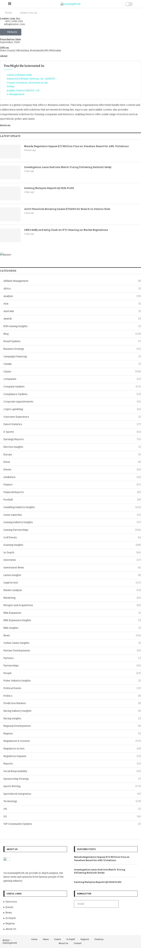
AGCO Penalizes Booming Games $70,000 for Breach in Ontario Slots (67, 209)
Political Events (72, 688)
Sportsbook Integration (72, 793)
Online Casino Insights (72, 643)
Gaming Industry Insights (72, 522)
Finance (72, 484)
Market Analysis (72, 590)
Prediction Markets (72, 703)
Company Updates (72, 386)
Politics (72, 695)
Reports (72, 763)
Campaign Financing (72, 356)
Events (72, 469)
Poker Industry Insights (72, 680)
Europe (72, 454)
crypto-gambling (72, 409)
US (72, 816)
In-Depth (72, 552)
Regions (72, 733)
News (72, 635)
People (72, 673)
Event (72, 462)
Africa (72, 288)
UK (72, 808)
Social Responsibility (72, 771)
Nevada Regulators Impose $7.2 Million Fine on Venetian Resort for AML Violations (76, 146)
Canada (72, 364)
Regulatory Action (72, 748)
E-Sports (72, 431)
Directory (99, 939)
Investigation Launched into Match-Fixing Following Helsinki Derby (67, 167)
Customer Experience (72, 416)
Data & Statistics (72, 424)
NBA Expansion (72, 612)
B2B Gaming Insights (72, 326)
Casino (72, 371)
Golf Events (72, 537)
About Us (63, 943)
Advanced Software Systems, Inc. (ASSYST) (31, 78)
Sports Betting (72, 786)
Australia (72, 311)
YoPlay (10, 86)
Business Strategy (72, 348)
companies (72, 379)
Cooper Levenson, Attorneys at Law (27, 82)
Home (8, 12)
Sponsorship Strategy (72, 778)
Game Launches (72, 514)
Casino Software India (19, 74)
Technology (72, 801)
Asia (72, 303)
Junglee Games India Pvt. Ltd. (23, 90)
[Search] (120, 4)
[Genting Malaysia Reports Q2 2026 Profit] (10, 193)
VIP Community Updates (72, 823)
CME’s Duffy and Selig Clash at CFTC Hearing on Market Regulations (66, 230)
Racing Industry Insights (72, 710)
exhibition (72, 477)
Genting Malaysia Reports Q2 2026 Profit (49, 188)
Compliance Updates (72, 394)
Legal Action (72, 582)
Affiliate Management (72, 281)
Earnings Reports (72, 439)
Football (72, 499)
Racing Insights (72, 718)
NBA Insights (72, 627)
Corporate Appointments (72, 401)
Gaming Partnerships (72, 529)
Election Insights (72, 446)
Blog (72, 333)
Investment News (72, 567)
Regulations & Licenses (72, 741)
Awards (72, 318)
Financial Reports (72, 492)
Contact (78, 943)
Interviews (72, 560)
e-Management (15, 94)
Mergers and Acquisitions (72, 605)
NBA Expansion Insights (72, 620)
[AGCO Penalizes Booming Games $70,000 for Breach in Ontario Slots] (10, 214)
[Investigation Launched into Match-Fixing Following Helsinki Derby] (10, 172)
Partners (72, 658)
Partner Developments (72, 650)
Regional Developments (72, 725)
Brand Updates (72, 341)
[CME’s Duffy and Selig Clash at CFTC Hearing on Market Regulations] (10, 235)
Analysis (72, 296)
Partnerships (72, 665)
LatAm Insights (72, 575)
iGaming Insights (72, 544)
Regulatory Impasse (72, 756)
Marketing (72, 597)
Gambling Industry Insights (72, 507)
